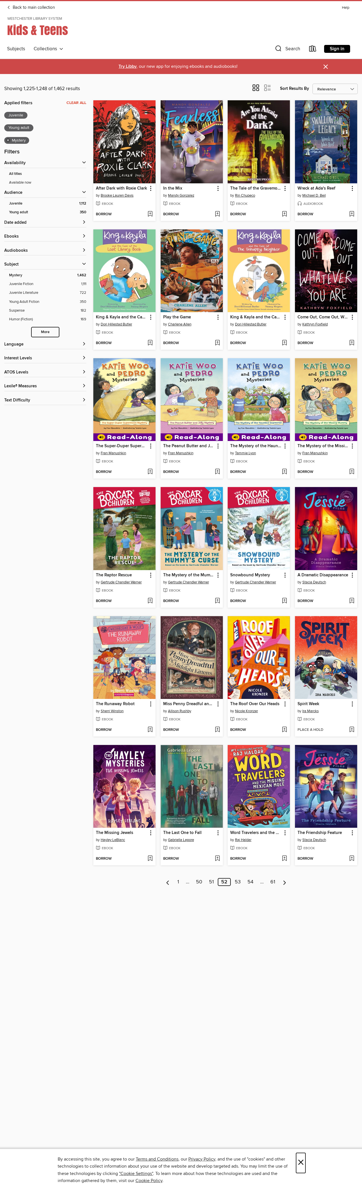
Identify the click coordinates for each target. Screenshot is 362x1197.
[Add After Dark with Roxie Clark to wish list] (150, 214)
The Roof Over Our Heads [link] (254, 704)
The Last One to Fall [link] (182, 832)
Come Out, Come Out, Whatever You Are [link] (323, 317)
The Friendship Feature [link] (320, 832)
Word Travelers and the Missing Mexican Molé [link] (256, 832)
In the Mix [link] (172, 188)
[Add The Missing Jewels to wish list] (150, 859)
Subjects (16, 49)
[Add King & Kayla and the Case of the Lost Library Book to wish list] (150, 343)
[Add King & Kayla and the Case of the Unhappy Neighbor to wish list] (284, 343)
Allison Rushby (179, 711)
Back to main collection (33, 7)
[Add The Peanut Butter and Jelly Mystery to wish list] (217, 472)
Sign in (337, 49)
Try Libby (127, 66)
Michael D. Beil (314, 195)
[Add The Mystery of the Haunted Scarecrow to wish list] (284, 472)
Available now (20, 182)
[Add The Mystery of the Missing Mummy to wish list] (351, 472)
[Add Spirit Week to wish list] (351, 730)
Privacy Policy (201, 1159)
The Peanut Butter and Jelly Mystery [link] (189, 446)
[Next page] (284, 882)
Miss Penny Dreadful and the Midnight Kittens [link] (189, 704)
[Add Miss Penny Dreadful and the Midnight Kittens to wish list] (217, 730)
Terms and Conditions (157, 1159)
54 (250, 882)
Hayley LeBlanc (113, 840)
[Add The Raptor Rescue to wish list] (150, 601)
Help (345, 8)
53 (238, 882)
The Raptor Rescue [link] (114, 575)
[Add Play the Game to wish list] (217, 343)
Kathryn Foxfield (315, 324)
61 (272, 882)
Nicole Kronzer (246, 711)
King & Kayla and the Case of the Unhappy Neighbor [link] (256, 317)
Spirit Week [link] (308, 704)
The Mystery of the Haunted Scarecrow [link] (256, 446)
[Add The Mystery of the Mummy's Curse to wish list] (217, 601)
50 (199, 882)
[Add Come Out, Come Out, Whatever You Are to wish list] (351, 343)
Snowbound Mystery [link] (250, 575)
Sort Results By (294, 88)
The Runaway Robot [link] (115, 704)
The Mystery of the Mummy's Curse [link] (189, 575)
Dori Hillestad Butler (116, 324)
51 (211, 882)
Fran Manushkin (113, 453)
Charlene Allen (179, 324)
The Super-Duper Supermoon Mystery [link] (122, 446)
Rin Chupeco (245, 195)
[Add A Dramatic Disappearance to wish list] (351, 601)
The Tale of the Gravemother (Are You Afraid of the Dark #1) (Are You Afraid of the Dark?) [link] (256, 188)
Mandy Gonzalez (181, 195)
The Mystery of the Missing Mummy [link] (323, 446)
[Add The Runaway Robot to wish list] (150, 730)
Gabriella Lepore (181, 840)
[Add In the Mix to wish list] (217, 214)
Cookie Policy (148, 1180)
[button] (287, 49)
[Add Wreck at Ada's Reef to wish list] (351, 214)
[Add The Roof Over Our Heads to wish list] (284, 730)
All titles (15, 173)
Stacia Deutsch (314, 582)
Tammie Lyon (245, 453)
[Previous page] (167, 882)
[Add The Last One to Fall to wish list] (217, 859)
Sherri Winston (112, 711)
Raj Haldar (243, 840)
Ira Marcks (310, 711)
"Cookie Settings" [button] (136, 1173)
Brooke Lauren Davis (117, 195)
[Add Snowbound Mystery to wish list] (284, 601)
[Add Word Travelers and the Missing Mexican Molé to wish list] (284, 859)
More (45, 332)
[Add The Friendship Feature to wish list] (351, 859)
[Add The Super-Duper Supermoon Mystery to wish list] (150, 472)
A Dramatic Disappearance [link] (323, 575)
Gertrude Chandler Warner (121, 582)
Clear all (76, 102)
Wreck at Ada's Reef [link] (316, 188)
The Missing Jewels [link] (114, 832)
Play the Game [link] (177, 317)
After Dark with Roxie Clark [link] (121, 188)
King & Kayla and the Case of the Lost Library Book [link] (122, 317)
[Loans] (312, 49)
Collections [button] (46, 49)
